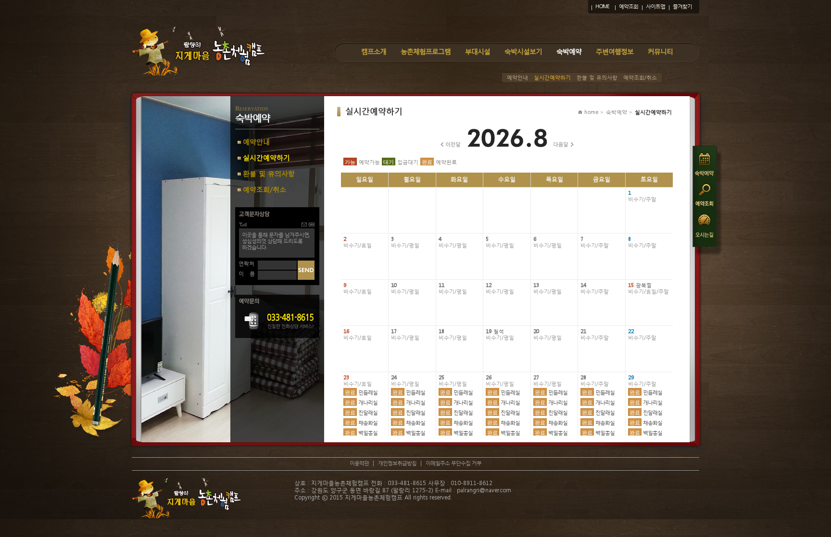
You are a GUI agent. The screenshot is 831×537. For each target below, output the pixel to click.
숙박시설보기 (523, 51)
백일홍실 (361, 433)
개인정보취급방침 (397, 463)
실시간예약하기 (552, 77)
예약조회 (628, 6)
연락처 (246, 264)
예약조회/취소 (640, 77)
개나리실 (361, 403)
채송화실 (361, 423)
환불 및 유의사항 (597, 77)
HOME (602, 6)
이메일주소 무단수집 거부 (453, 463)
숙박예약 (568, 51)
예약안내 (517, 77)
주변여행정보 (614, 51)
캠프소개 (373, 51)
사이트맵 (655, 6)
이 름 (247, 274)
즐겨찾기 (682, 6)
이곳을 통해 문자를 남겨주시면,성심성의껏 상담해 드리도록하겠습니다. (275, 241)
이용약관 (359, 463)
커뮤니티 (660, 51)
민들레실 (361, 392)
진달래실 (361, 413)
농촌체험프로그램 (426, 51)
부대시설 (477, 51)
